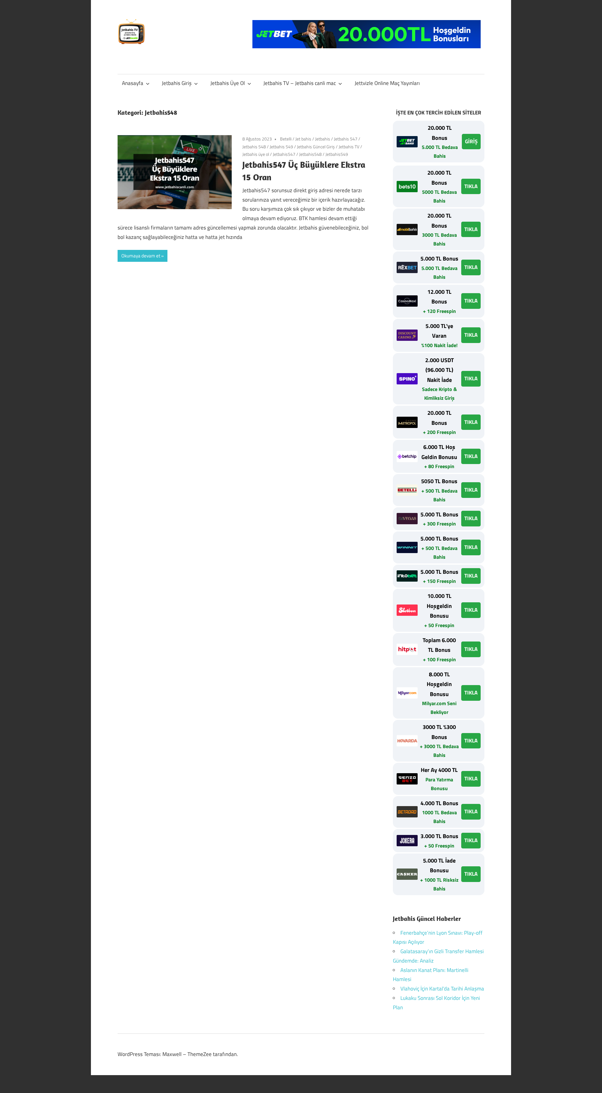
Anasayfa (132, 83)
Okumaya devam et (140, 255)
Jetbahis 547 (345, 138)
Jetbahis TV (349, 146)
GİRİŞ (471, 141)
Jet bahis (303, 138)
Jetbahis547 (284, 154)
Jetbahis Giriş (177, 83)
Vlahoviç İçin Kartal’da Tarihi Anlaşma (442, 989)
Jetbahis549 (336, 154)
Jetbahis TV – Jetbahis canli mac (299, 83)
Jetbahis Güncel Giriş (316, 146)
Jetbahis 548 (254, 146)
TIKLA (471, 186)
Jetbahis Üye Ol (227, 83)
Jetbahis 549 (281, 146)
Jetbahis (322, 138)
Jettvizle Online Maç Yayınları (387, 83)
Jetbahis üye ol (255, 154)
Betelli (286, 138)
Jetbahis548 (310, 154)
